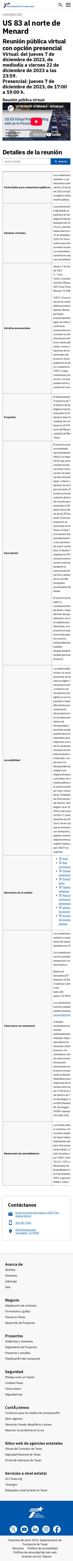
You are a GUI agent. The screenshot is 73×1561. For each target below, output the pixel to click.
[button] (60, 5)
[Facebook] (57, 1529)
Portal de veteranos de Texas (23, 1460)
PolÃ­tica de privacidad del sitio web (35, 1552)
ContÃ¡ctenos (17, 1407)
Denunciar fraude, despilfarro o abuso (28, 1424)
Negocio (12, 1300)
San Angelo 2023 (13, 14)
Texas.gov (11, 1484)
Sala (8, 1287)
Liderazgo (11, 1281)
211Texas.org (13, 1478)
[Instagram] (46, 1529)
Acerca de (14, 1264)
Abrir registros (14, 1418)
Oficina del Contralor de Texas (23, 1448)
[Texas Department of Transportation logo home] (19, 5)
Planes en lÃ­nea (15, 1317)
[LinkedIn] (35, 1529)
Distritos (10, 1269)
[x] (13, 1529)
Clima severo (13, 1388)
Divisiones (11, 1275)
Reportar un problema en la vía (24, 1430)
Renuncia (18, 1548)
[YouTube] (24, 1529)
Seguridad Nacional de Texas (23, 1454)
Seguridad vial (13, 1394)
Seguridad (14, 1371)
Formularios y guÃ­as (17, 1311)
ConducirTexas (14, 1383)
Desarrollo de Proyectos (20, 1323)
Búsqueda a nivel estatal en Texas (26, 1490)
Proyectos (14, 1335)
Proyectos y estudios (18, 1353)
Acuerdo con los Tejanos (37, 1556)
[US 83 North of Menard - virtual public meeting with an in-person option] (36, 121)
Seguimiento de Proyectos (21, 1347)
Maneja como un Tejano (19, 1377)
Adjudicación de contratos (21, 1305)
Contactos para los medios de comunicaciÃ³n (32, 1413)
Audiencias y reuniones (19, 1341)
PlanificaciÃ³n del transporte (22, 1358)
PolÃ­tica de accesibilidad (42, 1548)
